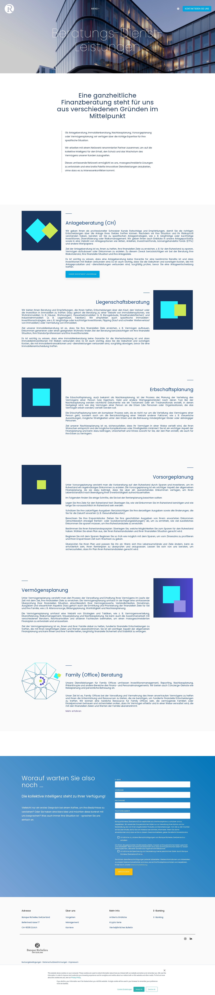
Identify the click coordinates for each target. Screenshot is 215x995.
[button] (185, 939)
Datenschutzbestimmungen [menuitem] (55, 962)
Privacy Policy (76, 977)
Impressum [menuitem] (73, 962)
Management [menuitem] (72, 922)
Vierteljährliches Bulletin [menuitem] (121, 927)
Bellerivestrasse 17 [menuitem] (31, 922)
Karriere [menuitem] (70, 927)
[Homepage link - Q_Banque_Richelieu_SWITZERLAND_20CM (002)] (37, 958)
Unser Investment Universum (82, 274)
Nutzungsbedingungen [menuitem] (31, 962)
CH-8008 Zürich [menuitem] (29, 927)
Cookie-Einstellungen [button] (124, 989)
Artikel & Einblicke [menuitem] (118, 917)
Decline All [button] (151, 989)
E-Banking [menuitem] (158, 917)
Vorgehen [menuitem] (70, 917)
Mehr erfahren (73, 711)
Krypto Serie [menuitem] (115, 922)
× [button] (164, 969)
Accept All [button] (139, 989)
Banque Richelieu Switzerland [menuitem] (36, 917)
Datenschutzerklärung (139, 865)
